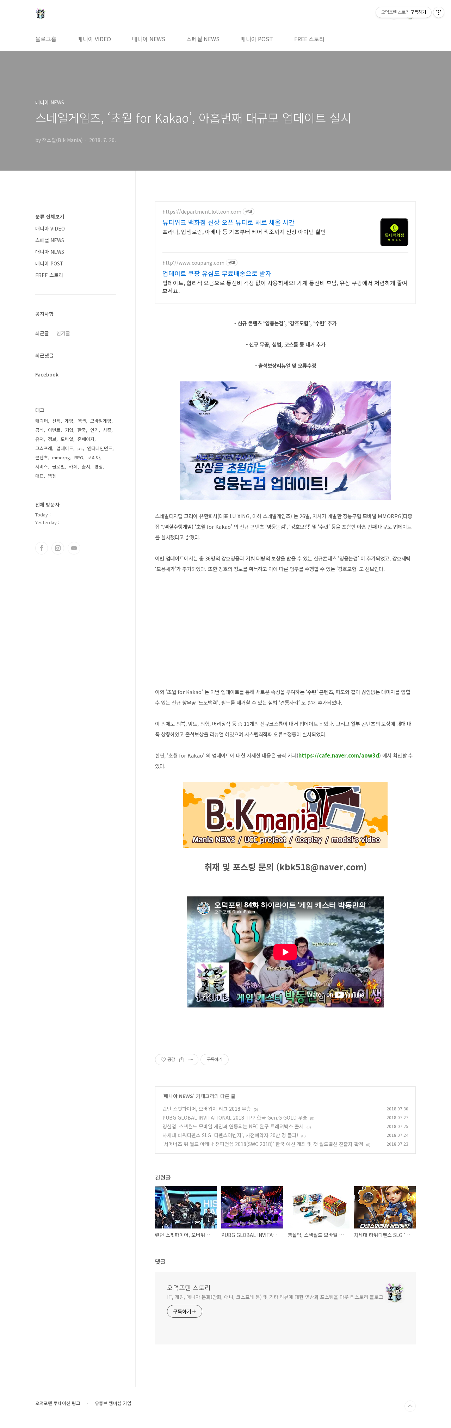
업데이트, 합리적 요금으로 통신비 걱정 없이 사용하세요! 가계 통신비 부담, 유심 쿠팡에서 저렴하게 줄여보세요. (284, 286)
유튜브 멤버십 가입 (113, 1403)
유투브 (74, 548)
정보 (52, 439)
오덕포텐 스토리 (189, 1287)
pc (80, 448)
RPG (78, 457)
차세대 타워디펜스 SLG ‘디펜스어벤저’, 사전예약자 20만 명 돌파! (230, 1135)
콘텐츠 (41, 457)
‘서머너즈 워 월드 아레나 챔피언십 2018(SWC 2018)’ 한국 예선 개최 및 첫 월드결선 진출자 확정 (262, 1143)
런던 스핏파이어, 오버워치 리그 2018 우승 (206, 1108)
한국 (82, 430)
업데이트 (64, 448)
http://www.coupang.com (193, 263)
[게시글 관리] (190, 1059)
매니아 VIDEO (94, 39)
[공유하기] (181, 1059)
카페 (73, 466)
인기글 (63, 333)
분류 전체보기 (49, 216)
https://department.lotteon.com (201, 212)
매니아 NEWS (148, 39)
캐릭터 (41, 420)
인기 (94, 430)
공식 (39, 430)
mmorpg (61, 457)
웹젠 (52, 475)
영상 (98, 466)
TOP (410, 1406)
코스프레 (43, 448)
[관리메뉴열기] (438, 12)
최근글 (42, 333)
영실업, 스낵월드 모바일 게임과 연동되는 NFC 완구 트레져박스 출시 (233, 1126)
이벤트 (54, 430)
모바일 (67, 439)
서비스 (41, 466)
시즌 (107, 430)
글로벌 (58, 466)
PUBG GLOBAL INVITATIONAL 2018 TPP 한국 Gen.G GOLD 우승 (234, 1117)
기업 (69, 430)
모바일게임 (100, 420)
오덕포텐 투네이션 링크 (57, 1403)
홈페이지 (86, 439)
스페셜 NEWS (203, 39)
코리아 (93, 457)
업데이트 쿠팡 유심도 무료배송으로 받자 (216, 273)
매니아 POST (257, 39)
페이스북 (41, 548)
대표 (39, 475)
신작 (56, 420)
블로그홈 (45, 39)
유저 (39, 439)
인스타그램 (57, 548)
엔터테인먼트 (99, 448)
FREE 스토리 (309, 39)
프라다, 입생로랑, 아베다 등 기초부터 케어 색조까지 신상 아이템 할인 (244, 231)
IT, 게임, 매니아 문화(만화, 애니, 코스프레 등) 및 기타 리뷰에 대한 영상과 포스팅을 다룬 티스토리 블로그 (275, 1296)
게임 (69, 420)
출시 (86, 466)
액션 (82, 420)
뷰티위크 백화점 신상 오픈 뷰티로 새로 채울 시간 (228, 222)
